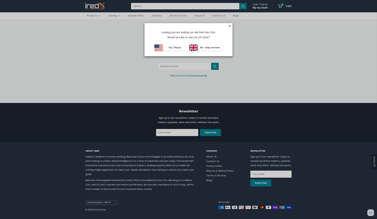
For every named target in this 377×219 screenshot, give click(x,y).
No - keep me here (210, 47)
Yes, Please (174, 47)
